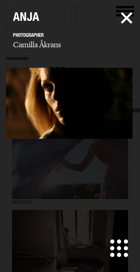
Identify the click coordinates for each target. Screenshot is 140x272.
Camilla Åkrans (37, 44)
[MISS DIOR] (70, 166)
